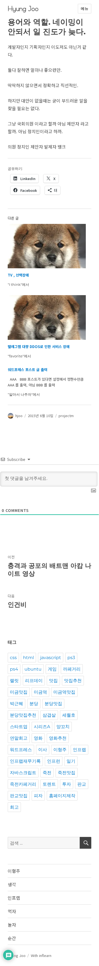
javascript (50, 657)
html (28, 657)
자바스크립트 (23, 772)
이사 (42, 749)
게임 (52, 669)
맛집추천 (73, 680)
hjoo (19, 415)
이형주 (60, 749)
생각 (12, 884)
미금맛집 (19, 692)
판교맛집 (19, 795)
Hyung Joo (23, 8)
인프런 (53, 761)
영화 (38, 738)
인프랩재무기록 (25, 761)
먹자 (12, 911)
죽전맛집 (66, 772)
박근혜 (16, 703)
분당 (33, 703)
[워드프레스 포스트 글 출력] (47, 382)
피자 (38, 795)
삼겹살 (49, 715)
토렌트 (49, 784)
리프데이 (34, 680)
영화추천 (58, 738)
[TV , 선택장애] (47, 246)
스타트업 (19, 726)
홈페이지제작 (62, 795)
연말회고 (19, 738)
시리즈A (42, 726)
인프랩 (79, 749)
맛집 (53, 680)
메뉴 (84, 8)
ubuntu (33, 669)
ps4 (14, 669)
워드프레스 (21, 749)
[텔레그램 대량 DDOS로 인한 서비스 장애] (47, 317)
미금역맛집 (64, 692)
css (13, 657)
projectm (66, 415)
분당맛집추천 (23, 715)
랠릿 (14, 680)
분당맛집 (53, 703)
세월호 (68, 715)
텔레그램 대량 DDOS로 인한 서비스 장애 (39, 346)
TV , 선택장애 (18, 275)
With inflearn (41, 955)
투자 (66, 784)
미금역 (40, 692)
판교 (81, 784)
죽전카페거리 (23, 784)
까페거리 (72, 669)
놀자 (12, 924)
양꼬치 (63, 726)
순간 (12, 938)
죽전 (47, 772)
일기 (71, 761)
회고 (14, 807)
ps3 (71, 657)
